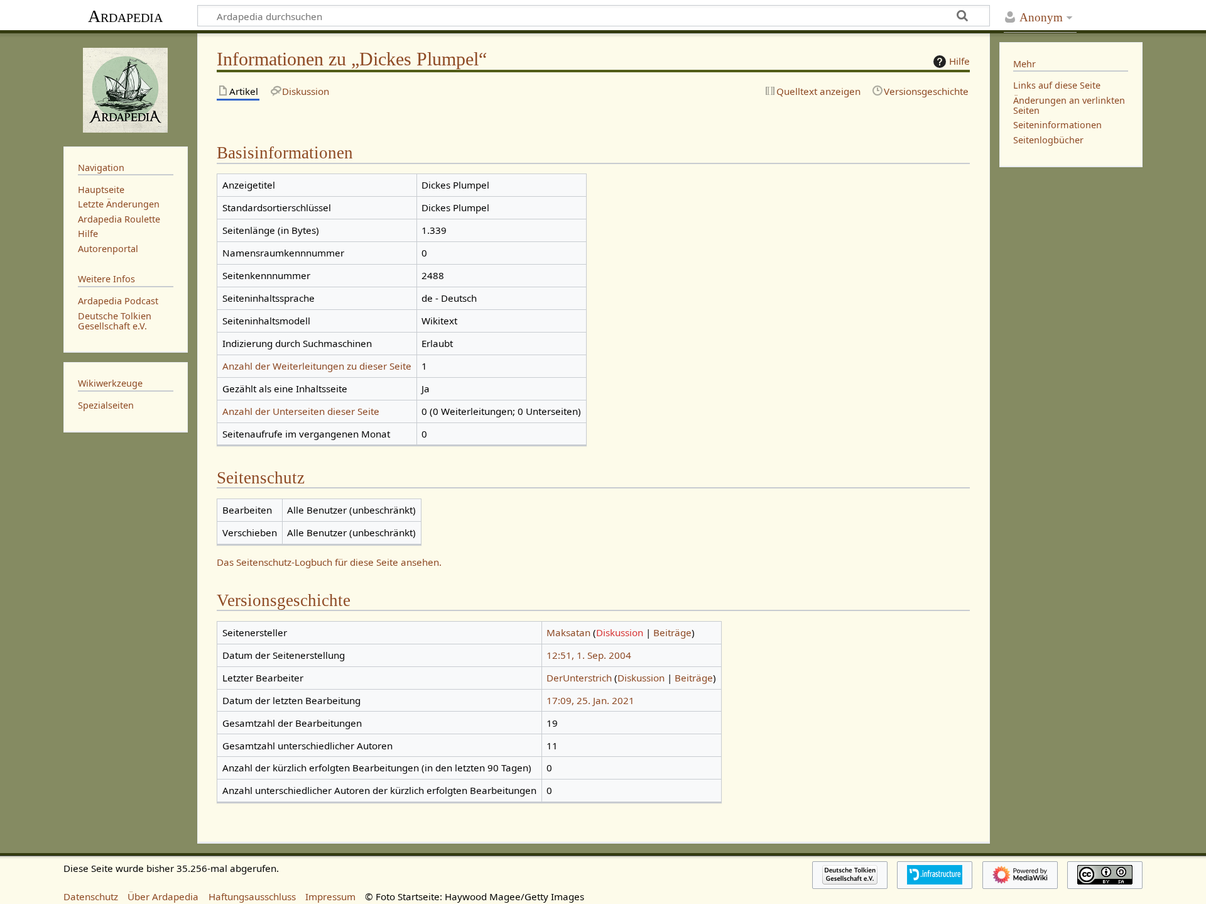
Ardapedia (125, 16)
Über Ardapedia (163, 896)
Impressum (330, 896)
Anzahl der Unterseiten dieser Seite (300, 411)
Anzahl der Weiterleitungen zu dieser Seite (316, 366)
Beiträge (672, 632)
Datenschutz (90, 896)
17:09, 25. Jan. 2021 (590, 700)
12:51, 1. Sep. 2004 (588, 655)
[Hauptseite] (125, 88)
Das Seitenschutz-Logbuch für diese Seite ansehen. (329, 562)
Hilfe (959, 61)
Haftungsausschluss (252, 896)
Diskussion (619, 632)
